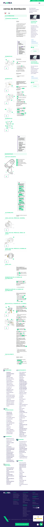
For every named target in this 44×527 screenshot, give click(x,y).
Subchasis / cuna (9, 389)
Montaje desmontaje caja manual (22, 476)
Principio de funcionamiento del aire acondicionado (10, 448)
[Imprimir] (9, 13)
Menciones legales (24, 519)
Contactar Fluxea (35, 503)
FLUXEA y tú (15, 501)
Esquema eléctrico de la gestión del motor (10, 469)
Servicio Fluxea (15, 502)
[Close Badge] (43, 515)
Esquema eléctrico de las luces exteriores (10, 482)
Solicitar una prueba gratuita (22, 524)
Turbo (20, 469)
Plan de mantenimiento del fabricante (23, 424)
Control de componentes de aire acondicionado (10, 460)
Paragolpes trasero (10, 373)
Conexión (34, 0)
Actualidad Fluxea (35, 498)
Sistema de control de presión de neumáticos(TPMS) (23, 447)
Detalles (35, 51)
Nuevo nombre (15, 497)
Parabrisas (8, 372)
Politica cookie (31, 519)
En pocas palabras (16, 495)
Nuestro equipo (16, 496)
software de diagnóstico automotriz (25, 508)
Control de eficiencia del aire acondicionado (9, 452)
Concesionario (25, 502)
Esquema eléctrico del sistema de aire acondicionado (10, 456)
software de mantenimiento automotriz (25, 514)
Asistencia (34, 502)
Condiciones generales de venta (16, 519)
